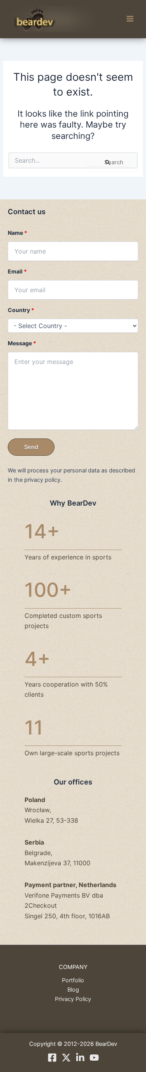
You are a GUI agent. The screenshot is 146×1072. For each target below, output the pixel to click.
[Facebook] (52, 1057)
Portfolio (73, 980)
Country (21, 310)
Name (17, 232)
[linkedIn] (80, 1057)
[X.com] (66, 1057)
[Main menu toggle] (130, 19)
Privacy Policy (73, 999)
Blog (73, 989)
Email (17, 271)
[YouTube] (94, 1057)
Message (22, 343)
